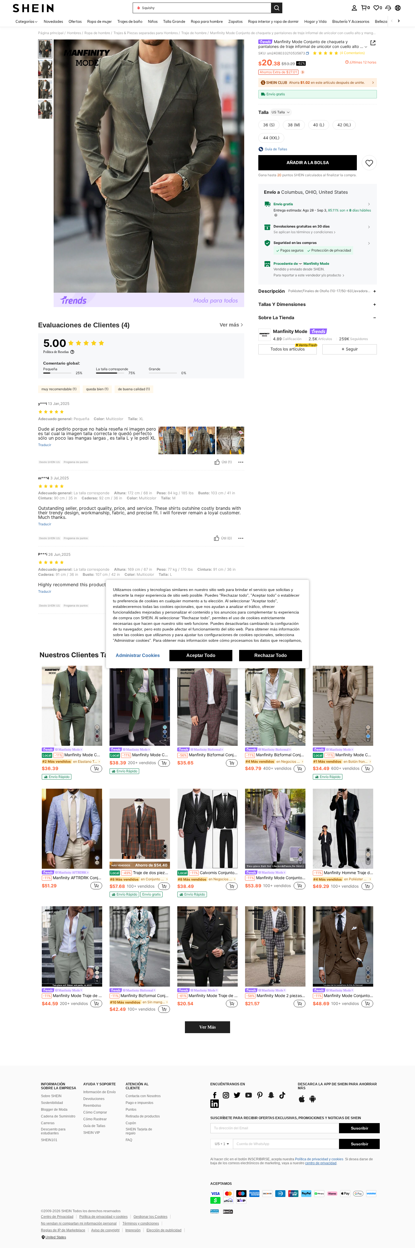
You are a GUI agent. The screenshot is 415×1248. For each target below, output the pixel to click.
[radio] (268, 125)
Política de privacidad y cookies (319, 1159)
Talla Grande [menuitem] (174, 21)
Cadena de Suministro (58, 1116)
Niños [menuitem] (153, 21)
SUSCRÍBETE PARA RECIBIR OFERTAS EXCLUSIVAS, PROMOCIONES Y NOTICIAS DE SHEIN (285, 1118)
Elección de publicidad (164, 1230)
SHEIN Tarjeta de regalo (139, 1131)
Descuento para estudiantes (53, 1131)
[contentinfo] (295, 1197)
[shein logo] (33, 8)
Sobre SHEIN (51, 1096)
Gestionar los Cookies (150, 1217)
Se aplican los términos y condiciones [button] (303, 232)
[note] (56, 777)
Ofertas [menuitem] (75, 21)
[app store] (302, 1102)
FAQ (129, 1140)
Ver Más (207, 1027)
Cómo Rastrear (95, 1119)
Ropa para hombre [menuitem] (207, 21)
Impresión (133, 1230)
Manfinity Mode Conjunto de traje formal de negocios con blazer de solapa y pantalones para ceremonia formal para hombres (72, 755)
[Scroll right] (399, 21)
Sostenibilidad (52, 1103)
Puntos (131, 1110)
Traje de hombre (194, 33)
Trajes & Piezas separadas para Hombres (145, 33)
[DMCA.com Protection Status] (228, 1211)
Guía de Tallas (94, 1126)
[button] (388, 8)
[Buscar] (276, 8)
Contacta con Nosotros (143, 1096)
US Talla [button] (278, 112)
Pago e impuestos (139, 1103)
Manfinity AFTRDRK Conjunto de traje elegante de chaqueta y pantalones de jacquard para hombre (72, 878)
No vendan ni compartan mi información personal (79, 1223)
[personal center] (354, 8)
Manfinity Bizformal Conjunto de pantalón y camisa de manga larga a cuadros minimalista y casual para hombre (208, 755)
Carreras (47, 1123)
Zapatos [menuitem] (235, 21)
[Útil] (217, 462)
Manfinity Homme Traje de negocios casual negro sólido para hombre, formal (343, 872)
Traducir (44, 445)
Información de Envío (99, 1092)
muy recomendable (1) (59, 389)
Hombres (74, 33)
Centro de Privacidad (57, 1217)
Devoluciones (93, 1099)
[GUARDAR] (369, 162)
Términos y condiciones (141, 1223)
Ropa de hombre (97, 33)
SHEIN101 (49, 1140)
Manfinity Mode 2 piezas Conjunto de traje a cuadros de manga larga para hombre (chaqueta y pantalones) (275, 995)
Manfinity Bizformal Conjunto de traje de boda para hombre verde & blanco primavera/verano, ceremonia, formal (275, 755)
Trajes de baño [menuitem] (129, 21)
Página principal (51, 33)
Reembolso (92, 1106)
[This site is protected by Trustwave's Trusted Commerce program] (214, 1211)
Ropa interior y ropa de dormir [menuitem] (273, 21)
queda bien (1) (97, 389)
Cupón (131, 1123)
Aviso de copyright (105, 1230)
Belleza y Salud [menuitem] (388, 21)
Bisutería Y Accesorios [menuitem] (350, 21)
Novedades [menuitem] (53, 21)
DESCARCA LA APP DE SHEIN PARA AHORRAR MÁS (337, 1086)
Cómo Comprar (95, 1112)
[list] (251, 1099)
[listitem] (72, 722)
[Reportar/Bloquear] (240, 462)
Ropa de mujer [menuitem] (99, 21)
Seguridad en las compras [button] (295, 243)
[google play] (312, 1102)
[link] (365, 7)
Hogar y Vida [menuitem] (315, 21)
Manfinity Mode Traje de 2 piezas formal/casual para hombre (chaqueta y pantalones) (208, 995)
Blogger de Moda (54, 1110)
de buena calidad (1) (134, 389)
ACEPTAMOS (221, 1184)
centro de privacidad (321, 1163)
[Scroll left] (392, 21)
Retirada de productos (143, 1116)
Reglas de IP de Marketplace (63, 1230)
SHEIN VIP (91, 1133)
